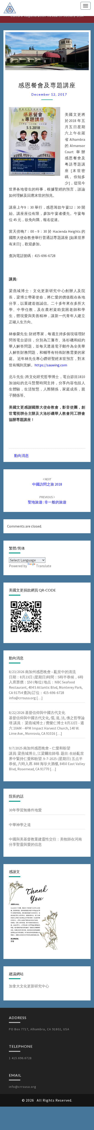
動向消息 (21, 455)
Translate (43, 566)
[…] (39, 698)
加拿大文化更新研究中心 (29, 986)
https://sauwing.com (50, 365)
